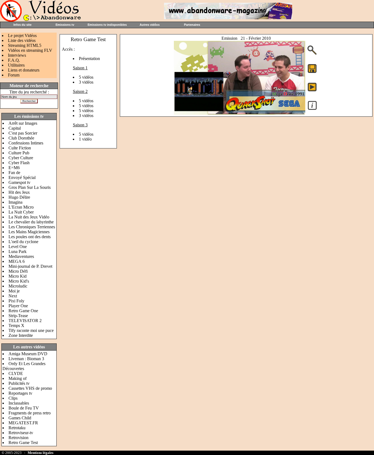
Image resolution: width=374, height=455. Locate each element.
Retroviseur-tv (20, 432)
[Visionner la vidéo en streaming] (312, 86)
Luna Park (17, 251)
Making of (17, 378)
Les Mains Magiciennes (29, 231)
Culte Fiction (19, 148)
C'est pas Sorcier (22, 133)
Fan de (14, 172)
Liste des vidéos (22, 40)
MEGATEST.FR (23, 422)
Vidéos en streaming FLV (30, 50)
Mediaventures (21, 256)
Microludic (17, 286)
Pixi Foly (16, 300)
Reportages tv (20, 393)
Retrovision (18, 437)
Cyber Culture (20, 157)
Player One (18, 305)
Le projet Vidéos (22, 35)
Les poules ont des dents (29, 236)
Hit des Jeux (19, 192)
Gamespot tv (19, 182)
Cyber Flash (19, 162)
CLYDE (15, 373)
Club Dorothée (21, 138)
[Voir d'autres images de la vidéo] (312, 54)
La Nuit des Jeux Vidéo (28, 217)
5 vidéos (86, 77)
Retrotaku (16, 427)
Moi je (14, 291)
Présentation (89, 58)
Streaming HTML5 (24, 45)
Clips (13, 398)
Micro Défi (18, 271)
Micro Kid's (18, 281)
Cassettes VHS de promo (30, 388)
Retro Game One (23, 310)
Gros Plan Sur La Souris (29, 187)
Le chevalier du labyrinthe (31, 222)
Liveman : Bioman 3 (26, 358)
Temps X (16, 325)
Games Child (19, 418)
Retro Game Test (23, 442)
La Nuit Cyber (21, 212)
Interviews (17, 55)
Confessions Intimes (25, 143)
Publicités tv (19, 383)
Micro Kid (17, 276)
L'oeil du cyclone (23, 241)
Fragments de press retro (29, 413)
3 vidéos (86, 82)
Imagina (15, 202)
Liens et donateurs (23, 70)
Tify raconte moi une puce (31, 330)
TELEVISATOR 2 (25, 320)
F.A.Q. (14, 60)
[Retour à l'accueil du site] (41, 20)
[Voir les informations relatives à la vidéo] (312, 109)
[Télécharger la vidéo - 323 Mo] (239, 113)
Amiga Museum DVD (27, 353)
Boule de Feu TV (23, 408)
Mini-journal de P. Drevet (30, 266)
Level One (17, 246)
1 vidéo (85, 139)
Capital (14, 128)
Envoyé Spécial (22, 177)
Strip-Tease (18, 315)
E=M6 (14, 167)
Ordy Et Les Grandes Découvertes (23, 366)
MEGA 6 (16, 261)
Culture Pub (18, 152)
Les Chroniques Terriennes (31, 226)
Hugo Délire (19, 197)
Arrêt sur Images (22, 123)
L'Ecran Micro (21, 207)
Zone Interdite (20, 335)
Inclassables (18, 403)
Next (12, 296)
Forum (13, 75)
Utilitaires (16, 65)
